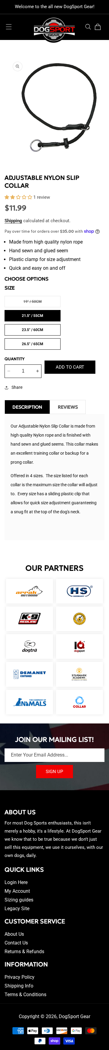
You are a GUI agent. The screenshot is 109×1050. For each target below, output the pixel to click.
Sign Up (54, 771)
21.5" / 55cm (32, 316)
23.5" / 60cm (32, 330)
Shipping (13, 220)
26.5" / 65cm (32, 344)
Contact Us (16, 943)
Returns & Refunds (24, 951)
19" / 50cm (42, 303)
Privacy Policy (20, 977)
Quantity (15, 358)
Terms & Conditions (25, 994)
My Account (17, 891)
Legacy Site (17, 908)
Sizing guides (19, 900)
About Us (14, 934)
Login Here (16, 882)
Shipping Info (19, 986)
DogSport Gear (74, 1016)
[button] (8, 26)
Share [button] (17, 387)
